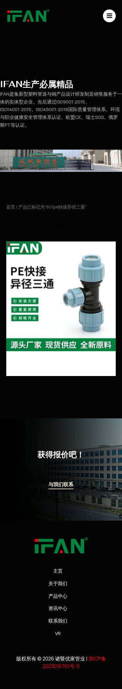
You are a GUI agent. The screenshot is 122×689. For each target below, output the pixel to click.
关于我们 (57, 583)
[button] (61, 228)
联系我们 (57, 620)
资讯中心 (57, 608)
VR (58, 633)
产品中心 (57, 596)
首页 (10, 207)
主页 (58, 571)
